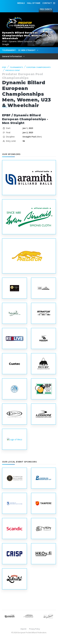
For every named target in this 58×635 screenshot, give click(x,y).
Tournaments (16, 67)
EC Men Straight (27, 50)
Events (46, 9)
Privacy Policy (34, 629)
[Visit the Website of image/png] (43, 288)
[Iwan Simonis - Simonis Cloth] (48, 616)
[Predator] (28, 616)
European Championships (38, 67)
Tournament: (9, 50)
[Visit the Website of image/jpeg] (29, 177)
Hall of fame (33, 3)
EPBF (4, 67)
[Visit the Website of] (14, 439)
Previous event (12, 70)
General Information (12, 56)
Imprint (23, 629)
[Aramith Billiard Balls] (9, 616)
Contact (47, 3)
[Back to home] (19, 22)
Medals (21, 3)
